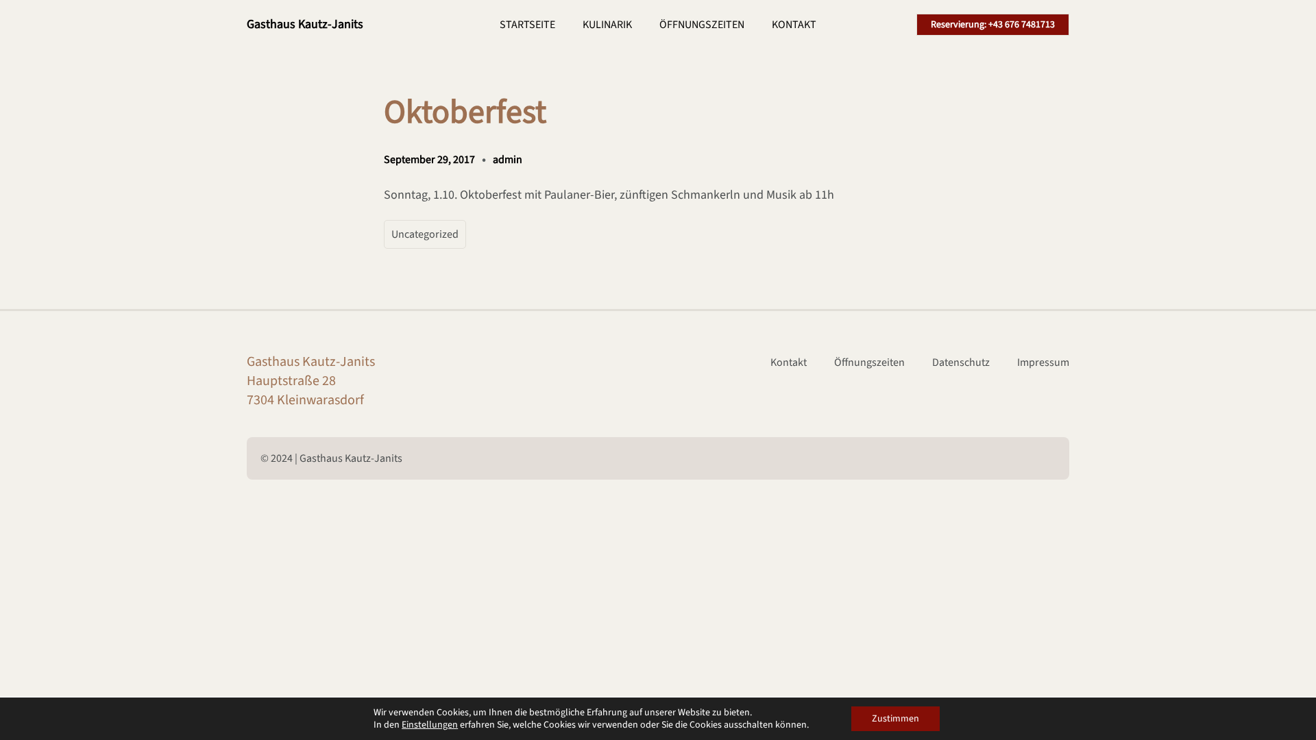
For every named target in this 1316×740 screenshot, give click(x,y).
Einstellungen (430, 725)
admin (507, 159)
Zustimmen (895, 719)
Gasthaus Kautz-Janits (305, 24)
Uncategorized (425, 234)
